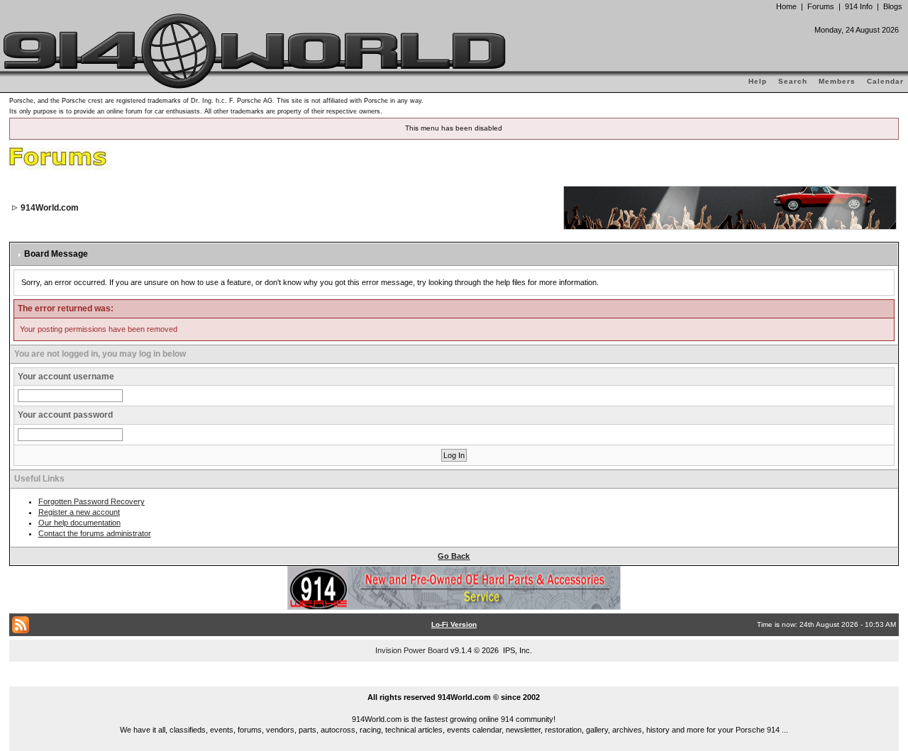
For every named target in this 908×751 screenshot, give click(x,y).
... (454, 681)
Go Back (454, 556)
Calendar (885, 81)
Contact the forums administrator (94, 533)
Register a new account (79, 512)
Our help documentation (79, 522)
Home (786, 6)
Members (837, 81)
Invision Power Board (411, 650)
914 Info (859, 6)
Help (757, 81)
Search (792, 81)
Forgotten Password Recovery (91, 501)
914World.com (50, 208)
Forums (820, 6)
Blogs (892, 6)
